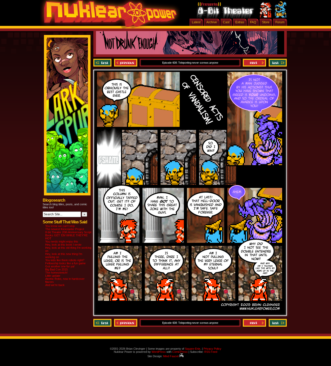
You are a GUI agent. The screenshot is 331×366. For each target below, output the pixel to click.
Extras (239, 22)
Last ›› (277, 62)
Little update (52, 275)
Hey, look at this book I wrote (63, 244)
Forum (279, 22)
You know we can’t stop (60, 226)
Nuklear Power (108, 15)
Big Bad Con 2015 (56, 269)
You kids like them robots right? (64, 260)
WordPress (159, 351)
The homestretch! (56, 272)
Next (254, 62)
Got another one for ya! (59, 266)
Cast (226, 22)
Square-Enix (192, 348)
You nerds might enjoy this (61, 241)
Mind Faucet (171, 356)
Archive (211, 22)
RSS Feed (210, 351)
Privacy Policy (212, 348)
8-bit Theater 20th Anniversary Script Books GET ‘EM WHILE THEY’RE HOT (68, 235)
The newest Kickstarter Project (64, 229)
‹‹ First (103, 62)
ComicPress (180, 351)
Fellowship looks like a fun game (65, 263)
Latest (196, 22)
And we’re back (55, 285)
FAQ (253, 22)
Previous (126, 62)
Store (265, 22)
